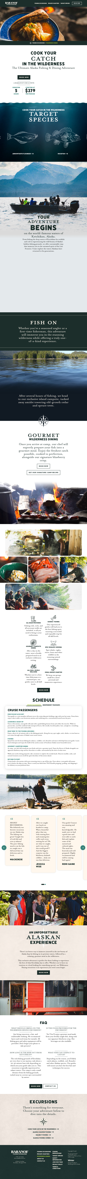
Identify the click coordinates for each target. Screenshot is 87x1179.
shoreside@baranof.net (19, 1158)
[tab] (34, 705)
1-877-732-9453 (20, 1156)
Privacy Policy (74, 1156)
